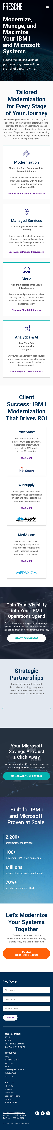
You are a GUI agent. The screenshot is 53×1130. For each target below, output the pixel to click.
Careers (8, 1089)
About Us (9, 1082)
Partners (9, 1099)
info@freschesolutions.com (14, 1113)
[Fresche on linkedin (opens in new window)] (37, 1113)
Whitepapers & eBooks (14, 1070)
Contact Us (11, 1102)
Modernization (12, 1034)
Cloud (8, 1040)
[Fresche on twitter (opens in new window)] (48, 1113)
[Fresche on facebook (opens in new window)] (43, 1113)
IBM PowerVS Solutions (14, 1044)
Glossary (9, 1076)
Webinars (9, 1063)
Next (50, 708)
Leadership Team (12, 1096)
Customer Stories (12, 1060)
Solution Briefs (11, 1073)
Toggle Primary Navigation (47, 7)
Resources (10, 1053)
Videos (8, 1066)
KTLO (7, 1037)
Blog (7, 1056)
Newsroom (9, 1093)
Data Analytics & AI (15, 1047)
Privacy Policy (24, 1124)
